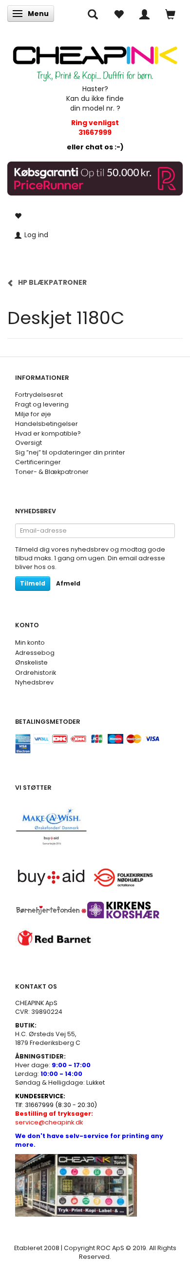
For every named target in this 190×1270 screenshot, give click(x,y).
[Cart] (170, 13)
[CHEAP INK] (95, 59)
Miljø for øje (33, 414)
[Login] (144, 13)
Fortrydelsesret (39, 395)
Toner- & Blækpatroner (52, 472)
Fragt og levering (42, 404)
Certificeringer (38, 462)
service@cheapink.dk (54, 1117)
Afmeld (68, 583)
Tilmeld (32, 583)
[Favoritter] (118, 13)
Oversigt (28, 443)
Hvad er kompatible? (48, 433)
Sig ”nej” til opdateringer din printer (70, 452)
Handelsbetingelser (46, 424)
